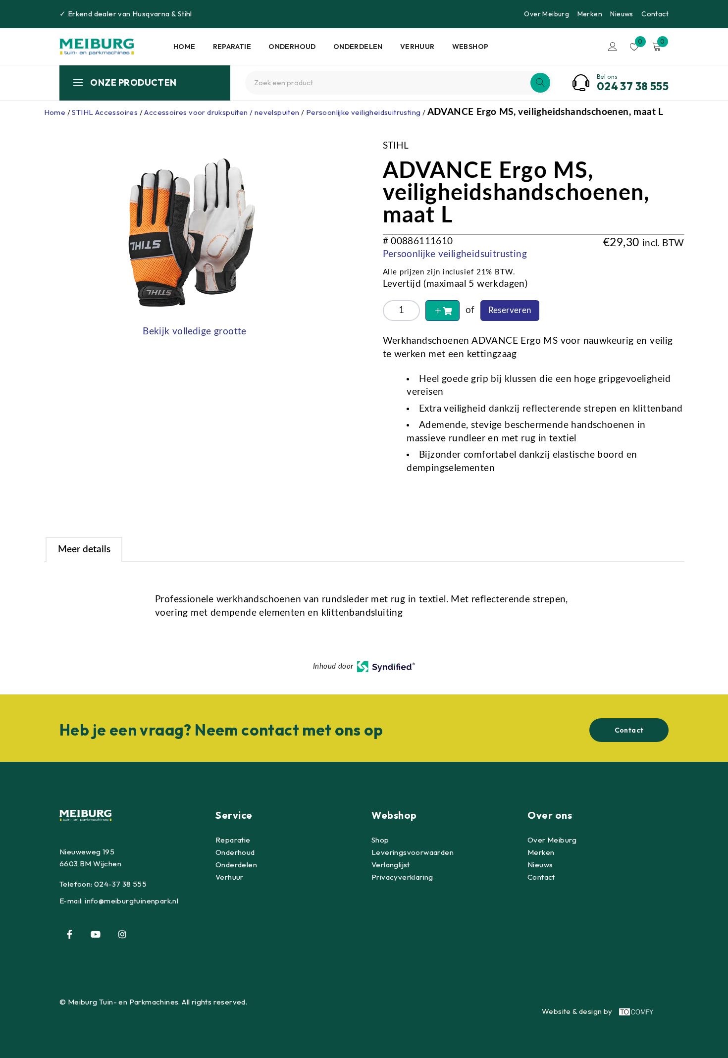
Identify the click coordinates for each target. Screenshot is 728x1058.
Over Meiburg (546, 13)
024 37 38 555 (633, 86)
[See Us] (122, 934)
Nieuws (621, 13)
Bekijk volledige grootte (195, 331)
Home (55, 112)
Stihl (185, 13)
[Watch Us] (95, 934)
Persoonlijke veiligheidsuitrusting (363, 112)
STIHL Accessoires (105, 112)
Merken (589, 13)
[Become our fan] (69, 934)
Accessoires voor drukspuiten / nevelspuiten (221, 112)
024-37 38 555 (120, 884)
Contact (655, 13)
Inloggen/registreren (613, 46)
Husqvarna (151, 13)
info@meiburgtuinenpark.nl (131, 900)
